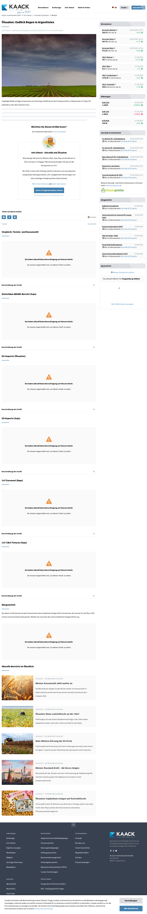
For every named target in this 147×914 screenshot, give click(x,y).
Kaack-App (10, 893)
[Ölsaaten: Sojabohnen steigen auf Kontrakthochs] (17, 803)
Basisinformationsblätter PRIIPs (54, 867)
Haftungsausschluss (48, 852)
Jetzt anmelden (59, 131)
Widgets (9, 857)
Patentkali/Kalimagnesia (112, 244)
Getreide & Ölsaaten (41, 15)
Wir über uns (80, 843)
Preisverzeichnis (47, 843)
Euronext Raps (108, 39)
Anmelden (137, 7)
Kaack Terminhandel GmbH (11, 15)
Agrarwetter (11, 884)
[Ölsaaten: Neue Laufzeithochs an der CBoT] (17, 716)
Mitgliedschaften (82, 852)
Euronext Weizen (109, 30)
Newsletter (10, 888)
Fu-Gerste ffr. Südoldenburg (113, 148)
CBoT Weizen (107, 57)
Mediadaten (11, 867)
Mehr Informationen (40, 184)
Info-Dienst (27, 15)
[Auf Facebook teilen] (9, 217)
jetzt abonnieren (59, 184)
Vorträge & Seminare (14, 862)
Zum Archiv (92, 224)
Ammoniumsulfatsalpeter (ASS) (115, 254)
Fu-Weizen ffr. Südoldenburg (113, 139)
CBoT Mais (106, 66)
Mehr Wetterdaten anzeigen (122, 304)
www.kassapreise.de (113, 185)
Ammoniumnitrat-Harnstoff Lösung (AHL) (116, 216)
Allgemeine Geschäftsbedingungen (54, 838)
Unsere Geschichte (82, 848)
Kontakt (78, 838)
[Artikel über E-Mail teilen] (4, 217)
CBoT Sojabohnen (109, 75)
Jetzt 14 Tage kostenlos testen (49, 190)
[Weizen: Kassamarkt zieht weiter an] (17, 687)
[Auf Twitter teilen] (15, 217)
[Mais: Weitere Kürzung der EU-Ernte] (17, 743)
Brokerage (10, 838)
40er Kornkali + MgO (110, 235)
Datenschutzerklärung (43, 908)
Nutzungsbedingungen (50, 848)
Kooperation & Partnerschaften (53, 884)
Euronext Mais (107, 48)
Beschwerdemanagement (51, 857)
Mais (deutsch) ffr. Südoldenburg (115, 157)
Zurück (4, 224)
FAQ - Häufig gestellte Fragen (52, 888)
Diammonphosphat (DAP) (112, 226)
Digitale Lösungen (13, 848)
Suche (123, 7)
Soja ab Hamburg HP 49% (112, 175)
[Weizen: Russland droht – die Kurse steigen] (17, 772)
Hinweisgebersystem (49, 862)
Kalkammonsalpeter (110, 206)
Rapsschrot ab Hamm (111, 166)
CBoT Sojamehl (108, 84)
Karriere (78, 857)
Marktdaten (11, 852)
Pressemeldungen (82, 862)
